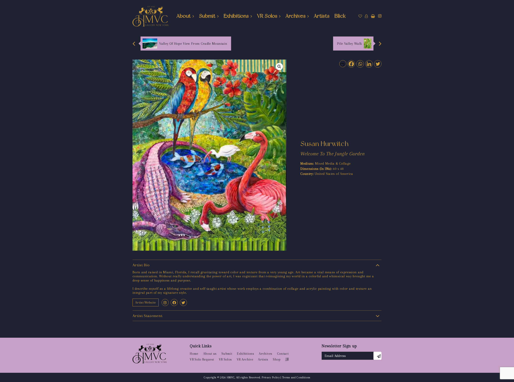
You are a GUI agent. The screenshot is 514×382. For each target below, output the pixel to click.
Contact (283, 354)
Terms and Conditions (296, 377)
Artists (321, 16)
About (183, 16)
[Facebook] (351, 63)
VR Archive (245, 359)
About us (210, 354)
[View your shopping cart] (373, 16)
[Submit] (377, 356)
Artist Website (145, 302)
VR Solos (267, 16)
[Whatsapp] (359, 63)
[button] (279, 66)
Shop (276, 359)
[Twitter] (377, 63)
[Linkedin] (368, 63)
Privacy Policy (271, 377)
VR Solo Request (202, 359)
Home (194, 354)
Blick (340, 16)
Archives (296, 16)
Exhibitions (236, 16)
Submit (207, 16)
